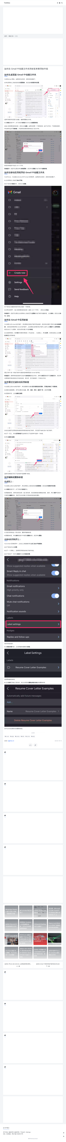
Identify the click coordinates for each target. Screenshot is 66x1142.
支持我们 (8, 1134)
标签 (33, 736)
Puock (36, 1138)
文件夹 (28, 736)
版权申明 (16, 1132)
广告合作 (22, 1132)
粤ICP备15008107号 (17, 1134)
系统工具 (11, 36)
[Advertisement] (33, 21)
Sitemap (28, 1132)
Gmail (7, 736)
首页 (5, 36)
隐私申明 (11, 1132)
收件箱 (17, 736)
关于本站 (5, 1132)
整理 (23, 736)
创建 (12, 736)
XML (4, 1134)
